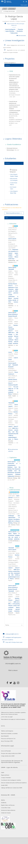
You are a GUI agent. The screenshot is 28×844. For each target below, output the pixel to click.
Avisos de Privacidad (6, 751)
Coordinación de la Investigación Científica (11, 780)
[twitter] (11, 682)
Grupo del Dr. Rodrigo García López (13, 642)
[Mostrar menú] (2, 1)
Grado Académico (14, 144)
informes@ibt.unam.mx (13, 663)
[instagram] (18, 682)
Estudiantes (20, 31)
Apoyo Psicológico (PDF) (7, 741)
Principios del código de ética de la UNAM (11, 753)
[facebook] (7, 682)
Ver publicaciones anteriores (13, 450)
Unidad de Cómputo (6, 812)
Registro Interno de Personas (8, 805)
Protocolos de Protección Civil (8, 738)
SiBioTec (3, 800)
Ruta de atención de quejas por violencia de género (13, 719)
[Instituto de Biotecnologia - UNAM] (8, 1)
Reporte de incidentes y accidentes (9, 733)
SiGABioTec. (4, 802)
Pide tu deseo (12, 670)
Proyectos (20, 29)
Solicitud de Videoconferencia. (8, 810)
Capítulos (13, 457)
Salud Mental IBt (4, 736)
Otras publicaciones (14, 489)
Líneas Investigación (10, 29)
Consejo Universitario (6, 777)
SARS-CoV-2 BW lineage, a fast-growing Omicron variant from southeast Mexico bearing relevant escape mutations (13, 338)
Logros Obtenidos (9, 31)
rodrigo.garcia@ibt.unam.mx (12, 634)
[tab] (14, 65)
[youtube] (14, 682)
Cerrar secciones (22, 35)
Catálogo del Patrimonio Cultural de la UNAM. (11, 787)
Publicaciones (14, 33)
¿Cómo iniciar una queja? (7, 716)
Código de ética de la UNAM (7, 756)
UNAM (2, 772)
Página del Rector (5, 775)
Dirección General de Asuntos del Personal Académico (14, 782)
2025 (11, 71)
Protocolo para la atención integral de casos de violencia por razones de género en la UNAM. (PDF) (13, 705)
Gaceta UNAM (4, 785)
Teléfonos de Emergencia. (7, 731)
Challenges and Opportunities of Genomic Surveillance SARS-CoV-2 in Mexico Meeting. (14, 519)
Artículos (12, 223)
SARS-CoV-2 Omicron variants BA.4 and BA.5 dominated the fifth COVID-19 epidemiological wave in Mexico (13, 434)
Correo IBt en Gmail (5, 807)
